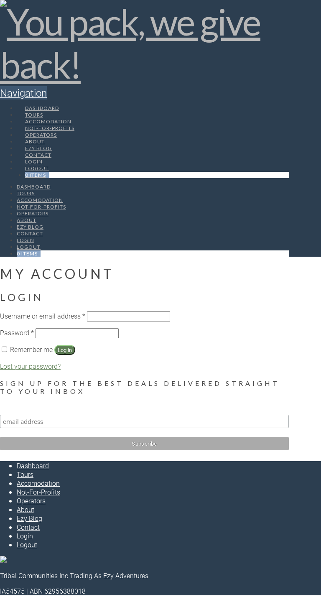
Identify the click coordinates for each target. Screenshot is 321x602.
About (25, 509)
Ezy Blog (29, 518)
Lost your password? (30, 366)
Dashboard (33, 465)
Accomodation (38, 483)
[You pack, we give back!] (144, 64)
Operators (31, 500)
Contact (28, 527)
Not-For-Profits (38, 491)
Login (25, 535)
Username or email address (42, 315)
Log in (65, 350)
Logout (27, 544)
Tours (25, 474)
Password (17, 332)
